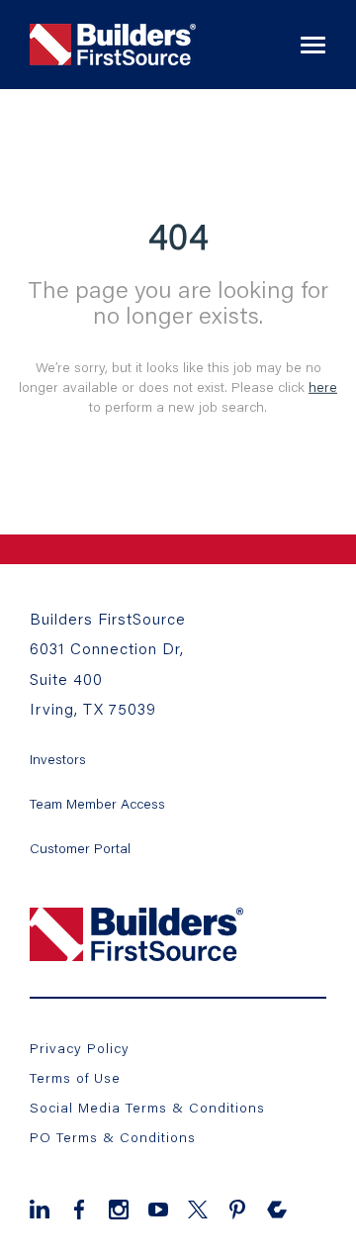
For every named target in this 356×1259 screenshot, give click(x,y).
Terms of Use (75, 1077)
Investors (58, 758)
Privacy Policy (80, 1047)
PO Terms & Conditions (113, 1136)
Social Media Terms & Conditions (147, 1107)
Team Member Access (97, 803)
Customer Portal (80, 847)
